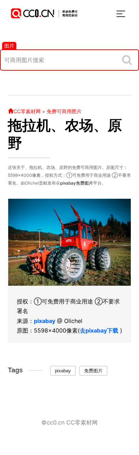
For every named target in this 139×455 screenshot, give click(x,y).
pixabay (68, 183)
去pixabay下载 (99, 330)
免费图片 (84, 183)
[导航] (120, 13)
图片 (9, 46)
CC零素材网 (27, 111)
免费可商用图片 (64, 111)
